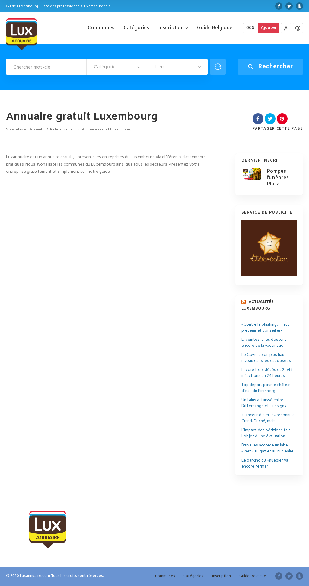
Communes (101, 28)
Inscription (171, 28)
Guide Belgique (214, 28)
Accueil (36, 129)
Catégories (136, 28)
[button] (286, 28)
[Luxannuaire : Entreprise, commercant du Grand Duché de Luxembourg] (21, 33)
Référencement (63, 129)
